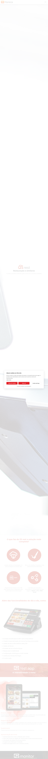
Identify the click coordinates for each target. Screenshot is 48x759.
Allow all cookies (12, 383)
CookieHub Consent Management (26, 386)
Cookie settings (36, 383)
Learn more (8, 379)
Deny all (24, 383)
